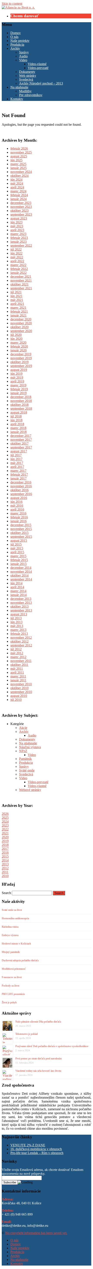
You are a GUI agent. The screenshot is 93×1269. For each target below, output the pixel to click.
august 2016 (18, 498)
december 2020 (20, 319)
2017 (5, 848)
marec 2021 (18, 307)
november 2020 (21, 323)
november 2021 (21, 280)
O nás (14, 37)
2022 (5, 829)
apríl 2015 (17, 552)
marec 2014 (18, 591)
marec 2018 (18, 428)
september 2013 (21, 610)
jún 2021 (16, 296)
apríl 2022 (17, 261)
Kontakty (16, 99)
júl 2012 (16, 649)
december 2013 (20, 599)
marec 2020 (18, 342)
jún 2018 (16, 420)
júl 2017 (16, 455)
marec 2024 (18, 191)
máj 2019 (16, 377)
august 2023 (18, 218)
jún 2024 (16, 179)
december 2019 (20, 354)
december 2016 (20, 482)
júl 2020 (16, 335)
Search (6, 893)
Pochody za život (10, 985)
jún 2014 (16, 583)
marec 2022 (18, 265)
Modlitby (25, 91)
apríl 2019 (17, 381)
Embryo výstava (10, 935)
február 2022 (19, 269)
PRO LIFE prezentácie (13, 994)
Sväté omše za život (12, 909)
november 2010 (21, 684)
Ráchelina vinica (10, 926)
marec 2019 (18, 385)
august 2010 (18, 696)
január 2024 (18, 199)
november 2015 (21, 529)
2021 (5, 833)
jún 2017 (16, 459)
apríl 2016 (17, 509)
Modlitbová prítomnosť (14, 968)
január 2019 (18, 393)
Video (23, 60)
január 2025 (18, 168)
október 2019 (19, 362)
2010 (5, 876)
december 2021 (20, 276)
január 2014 (18, 595)
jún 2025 (16, 160)
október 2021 (19, 284)
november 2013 (21, 602)
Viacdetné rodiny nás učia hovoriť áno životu (38, 1070)
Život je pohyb (9, 1002)
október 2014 (19, 575)
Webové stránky (30, 790)
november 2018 (21, 401)
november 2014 (21, 571)
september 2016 (21, 494)
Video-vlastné (37, 64)
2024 (5, 821)
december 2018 (20, 397)
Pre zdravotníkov (30, 95)
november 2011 (21, 661)
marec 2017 (18, 470)
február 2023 (19, 238)
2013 (5, 864)
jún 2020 (16, 338)
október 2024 (19, 175)
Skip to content (12, 3)
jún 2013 (16, 622)
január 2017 (18, 478)
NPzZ (23, 751)
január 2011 (18, 680)
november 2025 (21, 152)
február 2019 (19, 389)
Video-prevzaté (38, 68)
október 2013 (19, 606)
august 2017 (18, 451)
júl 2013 (16, 618)
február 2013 (19, 633)
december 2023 (20, 203)
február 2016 (19, 517)
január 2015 (18, 564)
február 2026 (19, 148)
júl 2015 (16, 544)
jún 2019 (16, 373)
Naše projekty (19, 40)
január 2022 (18, 273)
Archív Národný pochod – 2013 (41, 83)
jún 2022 (16, 253)
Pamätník (25, 759)
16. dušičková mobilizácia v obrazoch (36, 1149)
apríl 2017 (17, 467)
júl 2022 (16, 249)
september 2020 (21, 331)
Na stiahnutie (19, 87)
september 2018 (21, 408)
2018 (5, 845)
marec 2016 (18, 513)
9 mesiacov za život (12, 977)
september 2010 (21, 692)
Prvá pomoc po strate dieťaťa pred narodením (38, 1058)
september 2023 (21, 214)
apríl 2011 (17, 672)
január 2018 (18, 432)
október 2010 (19, 688)
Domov (15, 33)
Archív (15, 48)
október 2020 (19, 327)
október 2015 (19, 533)
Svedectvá (26, 79)
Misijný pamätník (11, 952)
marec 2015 (18, 556)
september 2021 (21, 288)
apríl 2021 (17, 304)
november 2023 (21, 207)
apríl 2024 (17, 187)
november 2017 (21, 439)
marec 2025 (18, 164)
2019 (5, 841)
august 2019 (18, 370)
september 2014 (21, 579)
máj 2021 (16, 300)
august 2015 (18, 540)
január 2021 (18, 315)
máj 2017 (16, 463)
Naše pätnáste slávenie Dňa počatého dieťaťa (38, 1021)
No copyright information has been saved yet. (36, 1233)
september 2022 (21, 245)
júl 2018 (16, 416)
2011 (5, 872)
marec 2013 (18, 630)
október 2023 (19, 210)
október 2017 (19, 443)
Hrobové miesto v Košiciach (16, 943)
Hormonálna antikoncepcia (15, 918)
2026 (5, 814)
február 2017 (19, 474)
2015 (5, 856)
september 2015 (21, 536)
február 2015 (19, 560)
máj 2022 (16, 257)
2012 (5, 868)
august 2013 (18, 614)
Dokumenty (27, 72)
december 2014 (20, 567)
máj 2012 (16, 653)
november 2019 (21, 358)
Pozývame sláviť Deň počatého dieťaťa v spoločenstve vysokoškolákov (51, 1046)
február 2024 (19, 195)
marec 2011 (18, 676)
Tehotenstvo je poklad (26, 1033)
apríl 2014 (17, 587)
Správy (24, 52)
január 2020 (18, 350)
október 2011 (19, 665)
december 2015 (20, 525)
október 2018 (19, 404)
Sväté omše (27, 770)
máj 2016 (16, 505)
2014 (5, 860)
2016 (5, 852)
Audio (23, 56)
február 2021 (19, 311)
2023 (5, 825)
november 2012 (21, 637)
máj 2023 (16, 226)
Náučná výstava (30, 747)
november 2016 (21, 486)
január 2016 (18, 521)
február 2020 (19, 346)
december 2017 (20, 436)
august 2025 (18, 156)
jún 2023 (16, 222)
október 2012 (19, 641)
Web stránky (27, 75)
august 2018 (18, 412)
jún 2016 (16, 502)
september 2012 (21, 645)
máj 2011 (16, 668)
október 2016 (19, 490)
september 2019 (21, 366)
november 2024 (21, 172)
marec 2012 (18, 657)
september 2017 (21, 447)
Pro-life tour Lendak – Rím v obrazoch (36, 1153)
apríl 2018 (17, 424)
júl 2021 (16, 292)
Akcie (23, 727)
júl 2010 (16, 699)
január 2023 (18, 241)
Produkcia (17, 44)
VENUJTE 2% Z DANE (27, 1145)
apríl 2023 (17, 230)
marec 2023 (18, 234)
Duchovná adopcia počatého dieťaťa (20, 960)
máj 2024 (16, 183)
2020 (5, 837)
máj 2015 (16, 548)
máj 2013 (16, 626)
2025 (5, 817)
